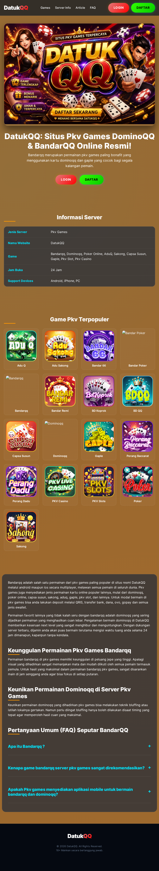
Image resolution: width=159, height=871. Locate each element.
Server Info (63, 8)
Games (45, 8)
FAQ (93, 8)
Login (119, 8)
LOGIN (66, 179)
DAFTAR (91, 179)
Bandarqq (15, 582)
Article (80, 8)
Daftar (143, 8)
